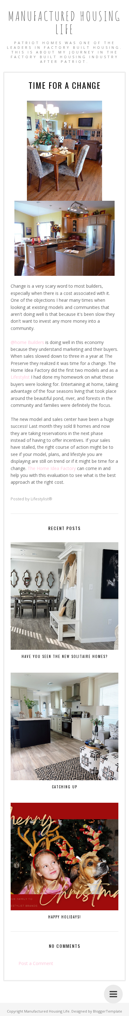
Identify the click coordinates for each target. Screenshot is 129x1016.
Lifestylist (20, 377)
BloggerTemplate (107, 1011)
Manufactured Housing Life (64, 22)
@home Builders (27, 342)
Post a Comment (35, 963)
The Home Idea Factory (52, 468)
